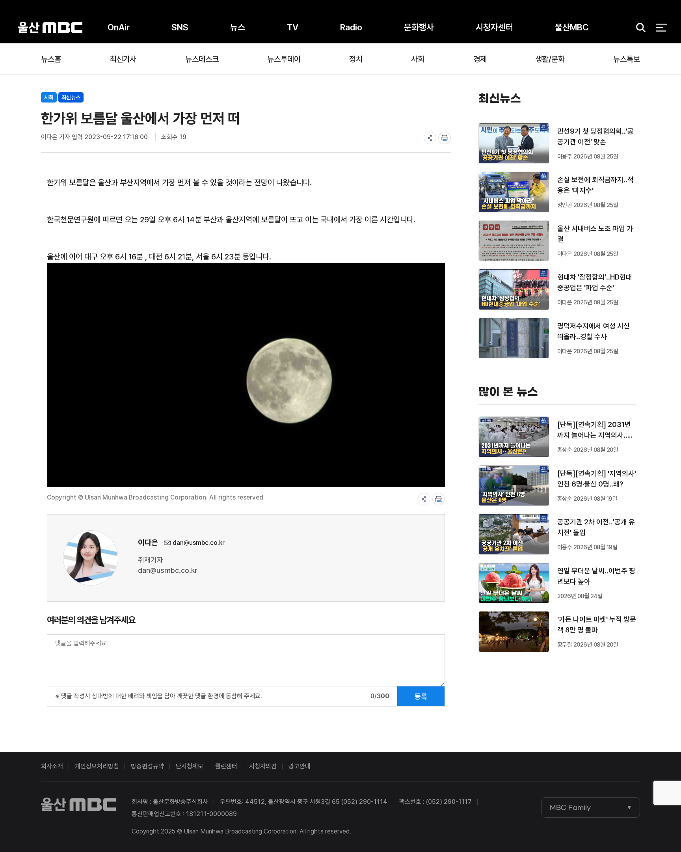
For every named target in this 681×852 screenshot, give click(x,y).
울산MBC (50, 27)
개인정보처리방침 (97, 766)
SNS (179, 27)
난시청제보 (189, 766)
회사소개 (52, 766)
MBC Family (570, 807)
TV (292, 27)
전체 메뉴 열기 (661, 27)
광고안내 (299, 766)
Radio (351, 27)
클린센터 (226, 766)
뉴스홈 (51, 59)
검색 (638, 28)
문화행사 (419, 27)
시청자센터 (494, 27)
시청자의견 (263, 766)
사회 (417, 59)
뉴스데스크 (202, 59)
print (444, 138)
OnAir (119, 27)
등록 (421, 696)
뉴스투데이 (284, 59)
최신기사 (123, 59)
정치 (356, 59)
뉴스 (237, 27)
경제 (480, 59)
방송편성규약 (147, 766)
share (430, 138)
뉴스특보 (626, 59)
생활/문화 (550, 59)
